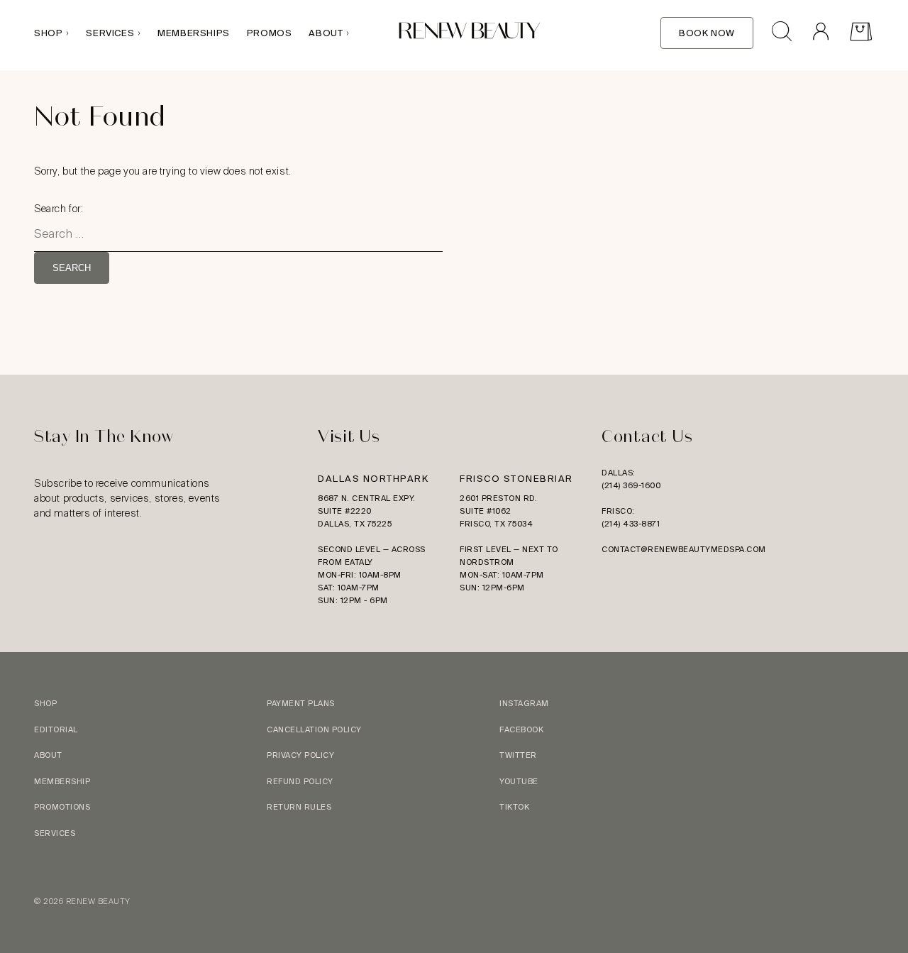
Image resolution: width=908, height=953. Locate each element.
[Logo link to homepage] (470, 33)
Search (71, 268)
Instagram (524, 703)
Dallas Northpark (373, 479)
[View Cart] (861, 33)
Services (110, 33)
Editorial (56, 729)
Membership (62, 781)
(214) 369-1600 (631, 485)
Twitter (518, 755)
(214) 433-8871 (631, 524)
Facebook (521, 729)
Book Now (707, 33)
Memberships (193, 33)
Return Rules (299, 807)
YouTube (518, 781)
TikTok (514, 807)
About (326, 33)
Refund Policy (300, 781)
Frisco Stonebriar (516, 479)
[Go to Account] (820, 33)
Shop (48, 33)
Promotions (62, 807)
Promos (269, 33)
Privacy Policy (300, 755)
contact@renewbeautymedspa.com (684, 549)
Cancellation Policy (314, 729)
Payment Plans (301, 703)
